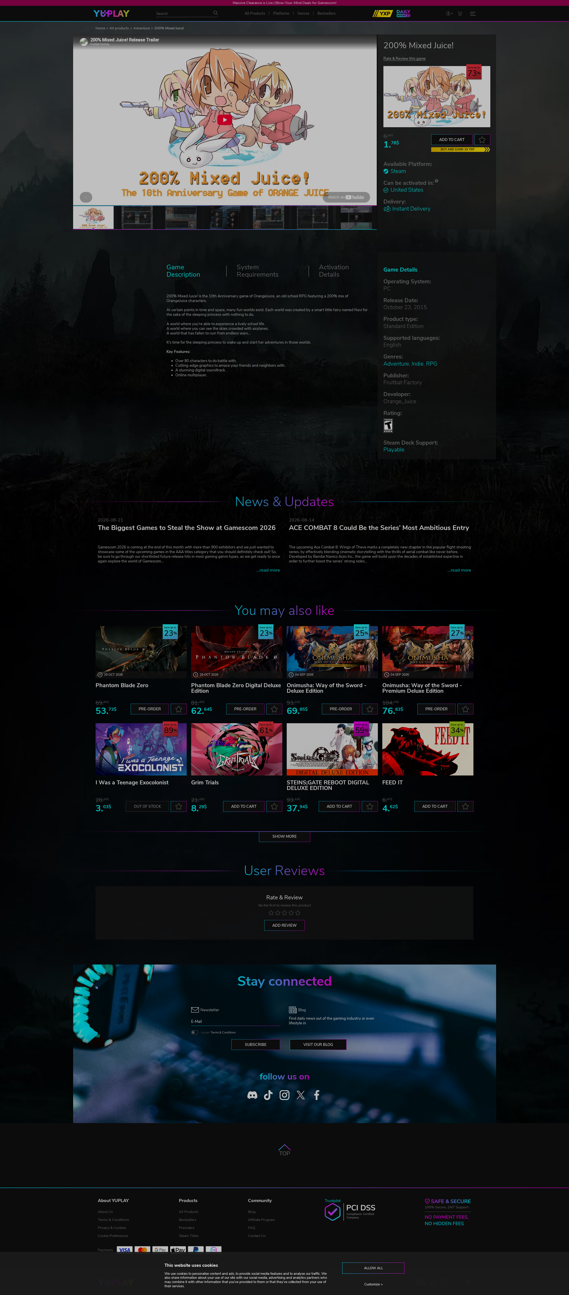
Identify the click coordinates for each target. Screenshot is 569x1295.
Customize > (373, 1284)
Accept (218, 1033)
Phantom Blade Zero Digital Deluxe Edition (236, 688)
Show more (284, 836)
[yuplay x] (301, 1095)
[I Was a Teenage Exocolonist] (141, 749)
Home (100, 28)
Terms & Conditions (223, 1033)
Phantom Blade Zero (122, 685)
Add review (284, 925)
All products (119, 28)
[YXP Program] (382, 13)
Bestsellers (187, 1220)
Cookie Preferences (113, 1236)
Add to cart (452, 139)
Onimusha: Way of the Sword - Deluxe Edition (327, 688)
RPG (431, 364)
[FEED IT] (427, 749)
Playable (393, 449)
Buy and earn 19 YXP (458, 149)
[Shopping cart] (460, 13)
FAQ (251, 1228)
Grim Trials (205, 782)
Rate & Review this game (404, 58)
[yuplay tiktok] (268, 1095)
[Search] (215, 13)
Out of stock (147, 806)
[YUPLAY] (111, 13)
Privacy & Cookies (112, 1228)
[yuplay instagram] (285, 1095)
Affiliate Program (261, 1220)
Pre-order (150, 709)
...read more (268, 570)
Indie (417, 364)
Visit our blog (318, 1044)
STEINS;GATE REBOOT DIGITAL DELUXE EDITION (328, 785)
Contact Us (257, 1236)
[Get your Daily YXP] (404, 13)
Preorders (186, 1228)
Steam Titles (188, 1236)
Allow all (373, 1268)
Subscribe (255, 1044)
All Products (188, 1212)
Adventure (141, 28)
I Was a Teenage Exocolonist (132, 782)
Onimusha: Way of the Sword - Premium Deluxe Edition (422, 688)
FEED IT (392, 782)
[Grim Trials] (236, 749)
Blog (251, 1212)
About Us (105, 1212)
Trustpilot (333, 1200)
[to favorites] (482, 139)
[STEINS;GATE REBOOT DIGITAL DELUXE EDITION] (332, 749)
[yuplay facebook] (317, 1095)
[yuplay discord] (252, 1095)
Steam (398, 171)
